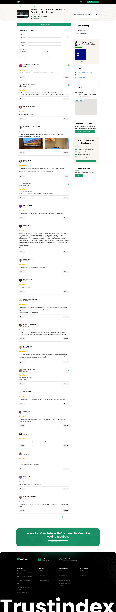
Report (66, 77)
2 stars (23, 42)
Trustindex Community (26, 584)
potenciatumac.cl (81, 75)
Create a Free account (84, 132)
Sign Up (62, 573)
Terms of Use (63, 575)
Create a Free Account (57, 542)
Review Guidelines (65, 580)
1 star (22, 45)
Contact (42, 578)
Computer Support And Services (42, 6)
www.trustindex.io (21, 591)
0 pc (50, 51)
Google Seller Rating (65, 583)
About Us (42, 573)
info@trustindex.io (22, 592)
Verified (24, 57)
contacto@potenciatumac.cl (84, 72)
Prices (41, 570)
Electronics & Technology (29, 6)
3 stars (23, 40)
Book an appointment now (70, 560)
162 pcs (24, 51)
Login (79, 175)
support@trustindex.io (47, 560)
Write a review (45, 24)
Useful (22, 77)
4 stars (23, 37)
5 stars (23, 35)
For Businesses (93, 2)
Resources (42, 575)
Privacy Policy (64, 578)
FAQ (61, 585)
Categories (83, 1)
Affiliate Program (44, 580)
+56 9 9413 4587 (81, 77)
